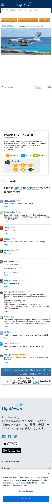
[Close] (49, 473)
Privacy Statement (21, 485)
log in (18, 188)
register (33, 188)
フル (11, 87)
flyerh (6, 317)
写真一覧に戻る (9, 20)
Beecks (7, 227)
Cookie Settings (26, 491)
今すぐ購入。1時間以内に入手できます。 (34, 374)
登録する (36, 383)
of (26, 155)
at (39, 155)
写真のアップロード (29, 20)
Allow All (26, 499)
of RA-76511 (13, 155)
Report (6, 207)
